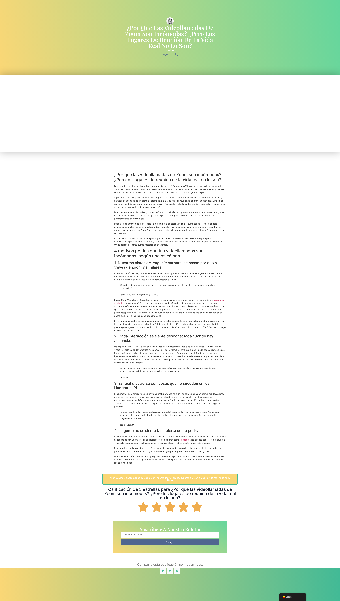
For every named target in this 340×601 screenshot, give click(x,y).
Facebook (185, 439)
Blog (176, 54)
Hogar (165, 54)
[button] (163, 571)
